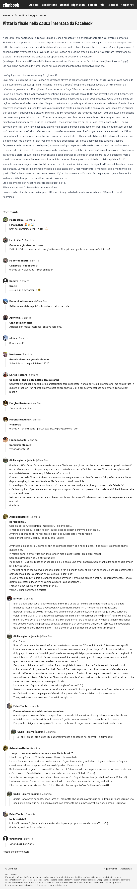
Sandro (13, 280)
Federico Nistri (18, 260)
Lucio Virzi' (16, 240)
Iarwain (17, 598)
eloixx (13, 337)
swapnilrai (15, 838)
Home (6, 15)
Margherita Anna (19, 403)
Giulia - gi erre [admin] (23, 460)
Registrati (127, 5)
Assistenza (126, 868)
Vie (102, 5)
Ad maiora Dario (19, 516)
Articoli (34, 5)
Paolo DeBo (16, 219)
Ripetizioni (78, 5)
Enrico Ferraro (18, 374)
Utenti (64, 5)
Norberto (15, 354)
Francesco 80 (18, 439)
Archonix (15, 317)
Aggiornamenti (111, 868)
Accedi (113, 5)
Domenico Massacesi (22, 301)
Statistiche (49, 5)
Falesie (93, 5)
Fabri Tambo (20, 705)
